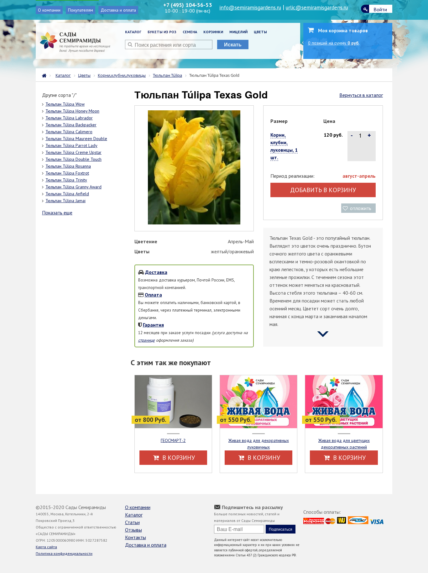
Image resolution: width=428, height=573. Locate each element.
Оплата (153, 295)
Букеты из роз (162, 31)
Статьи (132, 522)
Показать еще (57, 212)
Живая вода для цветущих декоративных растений (344, 444)
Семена (190, 31)
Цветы (260, 31)
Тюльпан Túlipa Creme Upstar (73, 152)
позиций (333, 43)
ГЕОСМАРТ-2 (173, 440)
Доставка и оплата (118, 10)
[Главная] (46, 75)
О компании (49, 10)
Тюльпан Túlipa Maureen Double (76, 138)
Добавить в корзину (323, 190)
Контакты (135, 537)
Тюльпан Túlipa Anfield (67, 194)
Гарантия (153, 325)
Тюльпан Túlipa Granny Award (73, 187)
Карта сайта (46, 546)
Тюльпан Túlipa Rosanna (68, 166)
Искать (233, 44)
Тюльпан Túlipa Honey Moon (72, 111)
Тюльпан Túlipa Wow (65, 104)
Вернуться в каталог (361, 95)
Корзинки (213, 31)
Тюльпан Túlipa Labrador (69, 118)
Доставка (156, 272)
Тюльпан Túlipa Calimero (68, 131)
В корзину (178, 458)
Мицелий (238, 31)
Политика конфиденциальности (64, 553)
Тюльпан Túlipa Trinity (66, 180)
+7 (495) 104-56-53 (187, 4)
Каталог (133, 31)
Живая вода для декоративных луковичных (258, 444)
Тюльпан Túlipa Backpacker (71, 125)
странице (146, 340)
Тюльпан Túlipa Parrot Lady (71, 145)
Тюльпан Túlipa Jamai (65, 200)
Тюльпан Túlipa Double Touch (73, 159)
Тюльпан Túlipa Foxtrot (67, 173)
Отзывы (133, 530)
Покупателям (80, 10)
